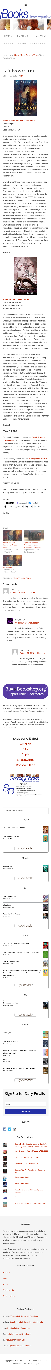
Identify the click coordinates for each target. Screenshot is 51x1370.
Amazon (25, 744)
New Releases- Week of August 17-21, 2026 (31, 1151)
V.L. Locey (8, 1044)
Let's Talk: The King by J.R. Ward (27, 1157)
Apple (25, 754)
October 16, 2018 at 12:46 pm (22, 593)
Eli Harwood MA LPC (10, 977)
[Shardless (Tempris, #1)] (45, 910)
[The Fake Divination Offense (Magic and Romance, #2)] (45, 833)
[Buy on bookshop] (26, 698)
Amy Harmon (8, 916)
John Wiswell (8, 946)
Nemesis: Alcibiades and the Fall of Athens (19, 1068)
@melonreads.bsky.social (20, 1322)
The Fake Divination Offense (14, 828)
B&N (25, 749)
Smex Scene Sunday (22, 1177)
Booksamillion (25, 765)
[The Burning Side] (45, 901)
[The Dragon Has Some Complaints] (45, 949)
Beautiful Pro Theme (28, 1361)
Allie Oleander (9, 868)
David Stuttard (9, 1070)
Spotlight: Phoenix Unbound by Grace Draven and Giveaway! (32, 545)
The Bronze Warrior (10, 1042)
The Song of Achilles (11, 836)
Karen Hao (8, 1055)
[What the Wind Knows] (45, 919)
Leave (5, 1059)
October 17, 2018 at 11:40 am (32, 653)
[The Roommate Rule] (45, 966)
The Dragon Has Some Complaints (16, 944)
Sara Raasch (8, 830)
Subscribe (25, 1111)
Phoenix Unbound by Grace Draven (19, 121)
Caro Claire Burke (10, 1035)
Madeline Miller (9, 838)
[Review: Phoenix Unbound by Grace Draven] (12, 535)
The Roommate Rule (11, 961)
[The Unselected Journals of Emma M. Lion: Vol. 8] (45, 957)
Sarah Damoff (9, 898)
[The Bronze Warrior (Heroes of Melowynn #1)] (45, 1046)
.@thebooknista (12, 1328)
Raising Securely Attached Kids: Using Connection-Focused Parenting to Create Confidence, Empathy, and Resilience (22, 973)
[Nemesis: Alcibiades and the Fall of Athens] (45, 1073)
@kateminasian (14, 1334)
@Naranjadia (15, 1346)
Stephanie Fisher (9, 907)
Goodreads (34, 1316)
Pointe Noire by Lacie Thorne (16, 299)
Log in (36, 1364)
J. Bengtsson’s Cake (38, 459)
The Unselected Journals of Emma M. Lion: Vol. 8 (21, 952)
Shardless (7, 905)
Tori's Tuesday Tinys (22, 578)
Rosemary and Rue (10, 1003)
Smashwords (25, 759)
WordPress (27, 1364)
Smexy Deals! (8, 567)
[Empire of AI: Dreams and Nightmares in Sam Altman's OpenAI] (45, 1056)
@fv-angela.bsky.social (19, 1316)
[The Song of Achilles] (45, 841)
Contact (18, 1197)
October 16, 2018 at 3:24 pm (27, 623)
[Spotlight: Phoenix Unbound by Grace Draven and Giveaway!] (34, 535)
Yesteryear (7, 1033)
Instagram (10, 1340)
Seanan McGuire (9, 1005)
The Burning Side (9, 896)
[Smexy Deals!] (12, 560)
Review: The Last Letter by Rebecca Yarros (31, 1203)
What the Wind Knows (11, 914)
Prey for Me (7, 866)
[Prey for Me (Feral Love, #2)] (45, 872)
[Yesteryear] (45, 1038)
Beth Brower (8, 954)
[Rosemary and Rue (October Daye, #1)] (45, 1008)
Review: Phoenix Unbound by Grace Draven (10, 545)
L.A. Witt (7, 1061)
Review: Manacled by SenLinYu (26, 1164)
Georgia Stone (9, 963)
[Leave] (45, 1065)
